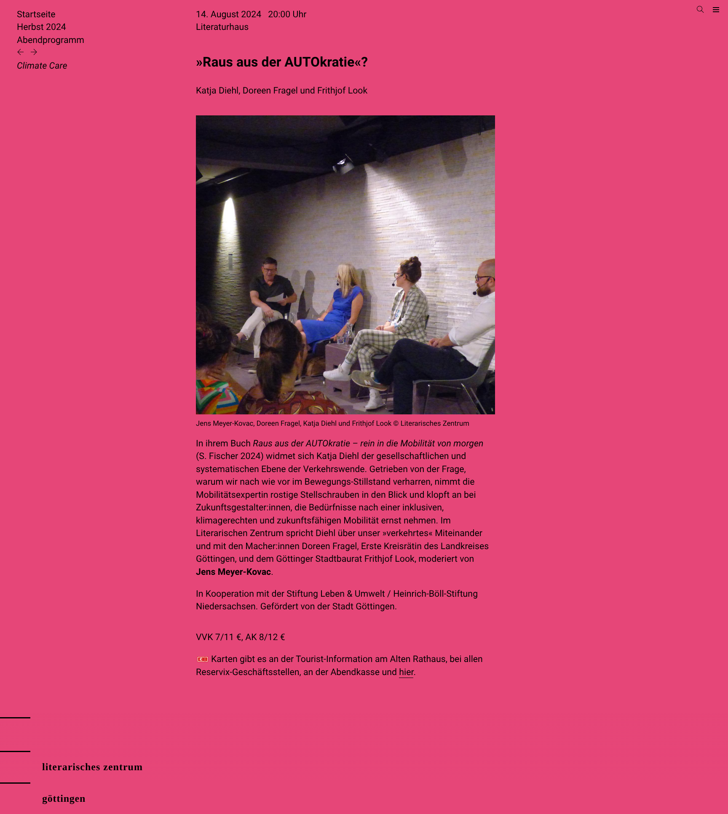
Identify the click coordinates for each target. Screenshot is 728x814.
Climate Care (42, 66)
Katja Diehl (217, 90)
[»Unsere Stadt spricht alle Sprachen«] (33, 53)
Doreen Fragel (270, 90)
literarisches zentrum (92, 767)
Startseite (36, 14)
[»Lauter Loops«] (21, 53)
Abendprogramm (50, 40)
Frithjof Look (342, 90)
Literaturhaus (222, 27)
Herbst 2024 (41, 27)
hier (406, 672)
